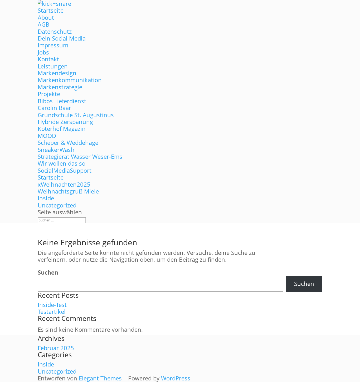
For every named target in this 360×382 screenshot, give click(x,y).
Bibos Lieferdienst (62, 101)
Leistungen (53, 66)
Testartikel (52, 311)
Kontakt (48, 59)
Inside (46, 198)
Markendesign (57, 73)
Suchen (48, 272)
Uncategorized (57, 205)
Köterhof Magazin (62, 128)
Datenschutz (55, 31)
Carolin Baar (54, 108)
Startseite (51, 10)
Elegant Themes (100, 378)
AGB (43, 24)
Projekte (49, 94)
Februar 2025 (56, 348)
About (46, 17)
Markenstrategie (60, 87)
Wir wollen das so (61, 163)
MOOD (47, 136)
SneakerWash (56, 149)
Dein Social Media (62, 38)
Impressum (53, 45)
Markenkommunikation (70, 80)
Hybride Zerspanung (65, 122)
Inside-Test (52, 305)
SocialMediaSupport (64, 170)
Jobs (43, 52)
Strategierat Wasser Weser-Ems (80, 156)
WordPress (175, 378)
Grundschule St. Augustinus (76, 115)
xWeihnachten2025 (64, 184)
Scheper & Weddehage (68, 142)
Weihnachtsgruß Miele (68, 191)
